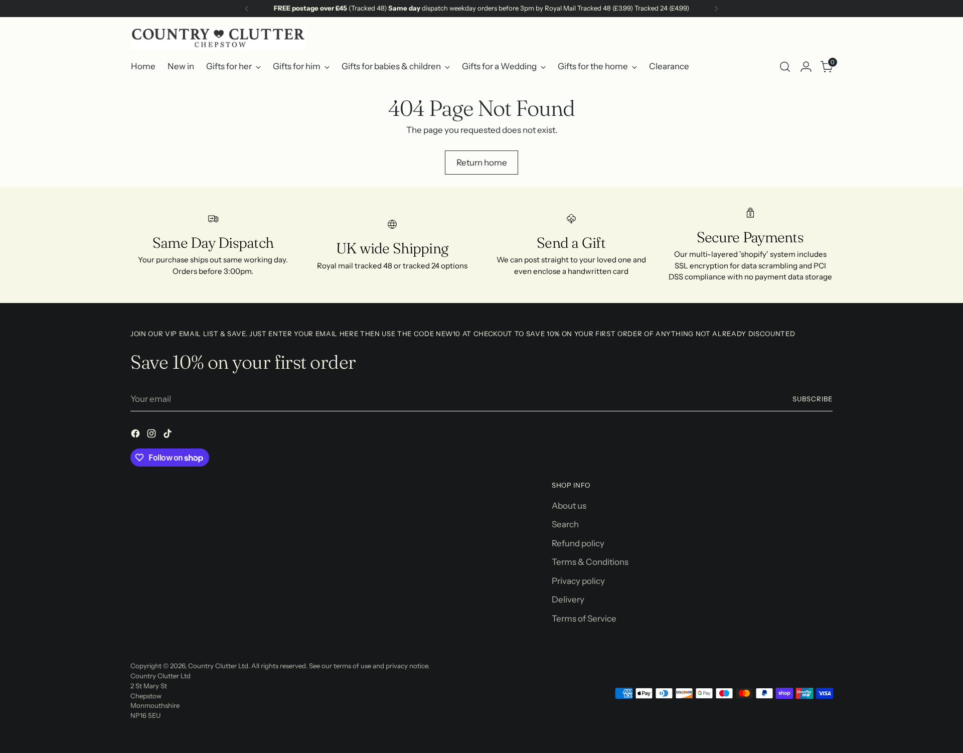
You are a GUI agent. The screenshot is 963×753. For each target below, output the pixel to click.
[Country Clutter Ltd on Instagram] (152, 435)
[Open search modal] (785, 67)
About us (569, 506)
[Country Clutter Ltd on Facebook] (136, 435)
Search (565, 524)
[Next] (716, 8)
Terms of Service (584, 619)
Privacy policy (578, 581)
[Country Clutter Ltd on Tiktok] (169, 435)
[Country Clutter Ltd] (218, 38)
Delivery (568, 599)
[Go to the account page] (806, 67)
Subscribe (812, 399)
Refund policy (578, 543)
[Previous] (247, 8)
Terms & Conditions (590, 562)
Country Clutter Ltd (218, 666)
